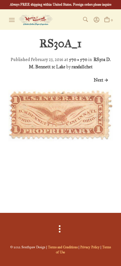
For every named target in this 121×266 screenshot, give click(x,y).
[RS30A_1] (60, 192)
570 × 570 (78, 59)
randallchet (82, 66)
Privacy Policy (90, 247)
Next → (101, 80)
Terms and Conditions (63, 247)
